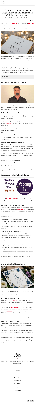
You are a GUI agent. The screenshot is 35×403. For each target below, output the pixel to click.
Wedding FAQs (17, 383)
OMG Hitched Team (10, 17)
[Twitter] (31, 401)
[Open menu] (32, 2)
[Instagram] (33, 401)
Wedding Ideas (17, 377)
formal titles (9, 311)
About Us (17, 370)
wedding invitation (13, 23)
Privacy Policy (17, 390)
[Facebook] (28, 401)
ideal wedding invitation (11, 198)
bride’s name (31, 23)
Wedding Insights (17, 380)
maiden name (8, 123)
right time (15, 300)
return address (14, 307)
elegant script (20, 209)
